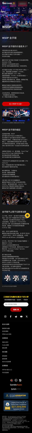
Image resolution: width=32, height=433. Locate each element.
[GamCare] (20, 380)
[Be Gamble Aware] (16, 384)
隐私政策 (4, 348)
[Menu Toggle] (29, 3)
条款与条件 (5, 342)
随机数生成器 (6, 328)
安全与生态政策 (6, 361)
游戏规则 (4, 356)
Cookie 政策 (5, 345)
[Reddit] (16, 316)
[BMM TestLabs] (16, 389)
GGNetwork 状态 (6, 334)
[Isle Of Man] (12, 380)
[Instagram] (5, 316)
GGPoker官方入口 (7, 369)
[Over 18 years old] (16, 380)
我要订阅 (16, 309)
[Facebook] (10, 316)
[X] (26, 316)
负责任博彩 (5, 331)
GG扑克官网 (5, 372)
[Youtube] (21, 316)
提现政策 (4, 358)
